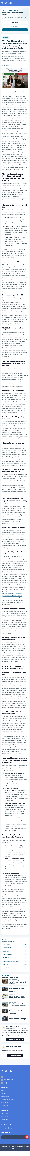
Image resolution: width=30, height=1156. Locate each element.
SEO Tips (3, 1094)
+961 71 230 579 (8, 1080)
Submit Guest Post (15, 1056)
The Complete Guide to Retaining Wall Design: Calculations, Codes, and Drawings (17, 982)
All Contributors (15, 26)
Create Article (15, 30)
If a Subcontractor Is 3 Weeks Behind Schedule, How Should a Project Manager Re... (17, 998)
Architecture (5, 1097)
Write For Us (4, 1116)
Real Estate (6, 37)
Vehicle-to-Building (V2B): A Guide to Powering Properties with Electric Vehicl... (18, 1020)
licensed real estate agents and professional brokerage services (12, 595)
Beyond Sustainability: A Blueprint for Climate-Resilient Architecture (17, 1004)
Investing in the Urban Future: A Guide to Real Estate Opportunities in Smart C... (18, 990)
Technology (4, 1106)
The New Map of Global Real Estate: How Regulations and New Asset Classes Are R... (18, 1012)
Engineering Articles (7, 1100)
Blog (2, 1091)
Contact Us (4, 1120)
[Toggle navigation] (27, 3)
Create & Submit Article (15, 1039)
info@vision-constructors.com (13, 1083)
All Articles (15, 22)
